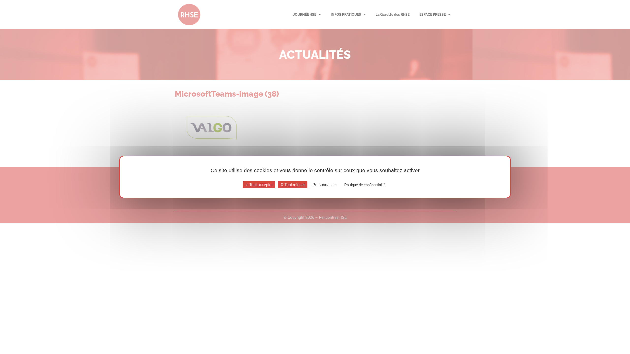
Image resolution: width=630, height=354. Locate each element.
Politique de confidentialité (364, 185)
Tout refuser (294, 185)
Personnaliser (325, 185)
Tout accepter (260, 185)
